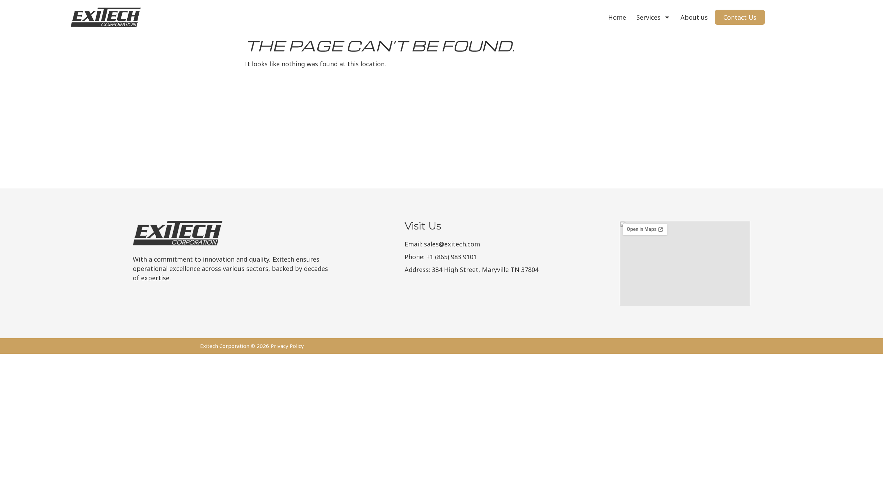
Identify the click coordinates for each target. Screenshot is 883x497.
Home (617, 17)
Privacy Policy (287, 345)
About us (694, 17)
